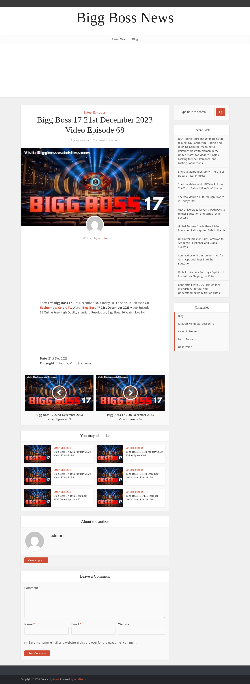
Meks (56, 679)
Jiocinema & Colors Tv (55, 308)
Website (123, 624)
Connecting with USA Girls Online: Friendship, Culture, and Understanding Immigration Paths (199, 289)
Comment (31, 588)
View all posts (36, 560)
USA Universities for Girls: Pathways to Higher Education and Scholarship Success (201, 213)
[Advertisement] (125, 71)
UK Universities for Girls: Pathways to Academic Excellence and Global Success (200, 243)
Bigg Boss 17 (91, 308)
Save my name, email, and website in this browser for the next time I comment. (83, 643)
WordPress (80, 679)
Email (76, 624)
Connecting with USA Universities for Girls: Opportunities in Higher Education (200, 259)
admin (115, 140)
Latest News (119, 39)
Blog (135, 39)
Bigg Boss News (125, 17)
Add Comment (96, 140)
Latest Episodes (95, 112)
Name (29, 624)
